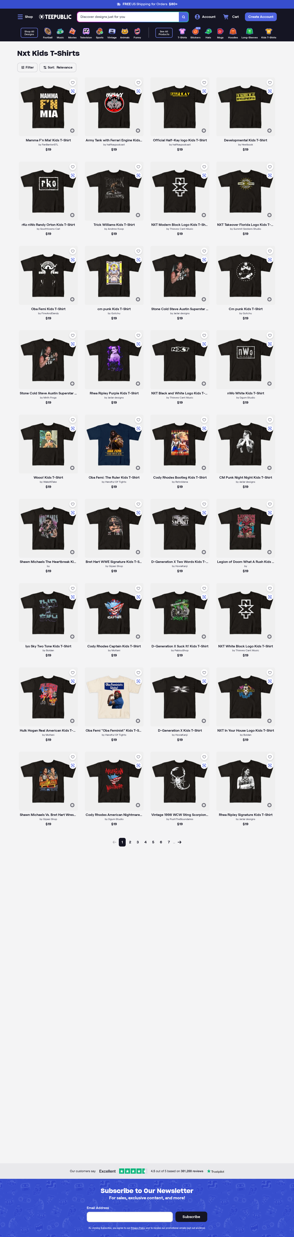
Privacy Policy (138, 1228)
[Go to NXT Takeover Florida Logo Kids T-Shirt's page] (245, 191)
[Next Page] (179, 842)
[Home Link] (55, 16)
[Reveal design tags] (72, 130)
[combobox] (128, 17)
